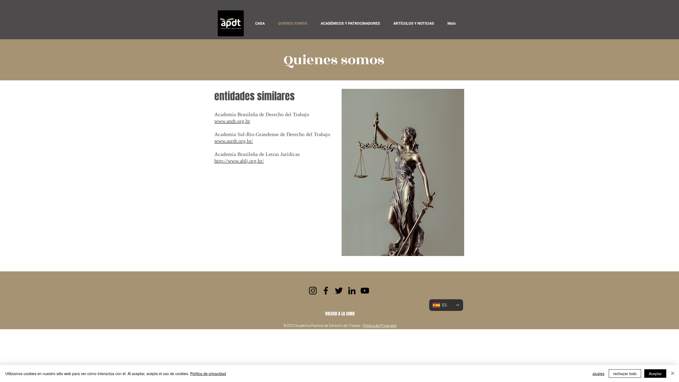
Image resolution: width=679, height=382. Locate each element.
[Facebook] (326, 290)
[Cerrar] (672, 373)
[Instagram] (313, 290)
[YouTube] (365, 290)
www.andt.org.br (232, 121)
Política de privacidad (208, 373)
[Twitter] (339, 290)
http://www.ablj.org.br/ (239, 161)
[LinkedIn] (352, 290)
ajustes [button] (598, 373)
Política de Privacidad (379, 326)
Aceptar (655, 373)
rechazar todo (625, 373)
